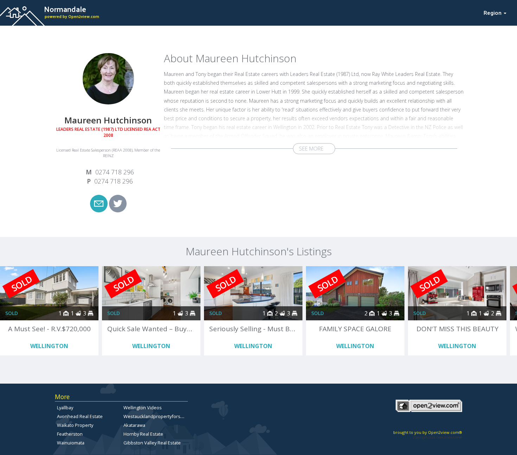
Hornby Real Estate (143, 434)
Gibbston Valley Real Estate (152, 443)
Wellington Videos (142, 407)
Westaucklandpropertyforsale (155, 416)
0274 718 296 (114, 172)
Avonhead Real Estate (80, 416)
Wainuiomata (70, 443)
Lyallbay (65, 407)
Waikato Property (75, 425)
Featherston (70, 434)
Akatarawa (134, 425)
